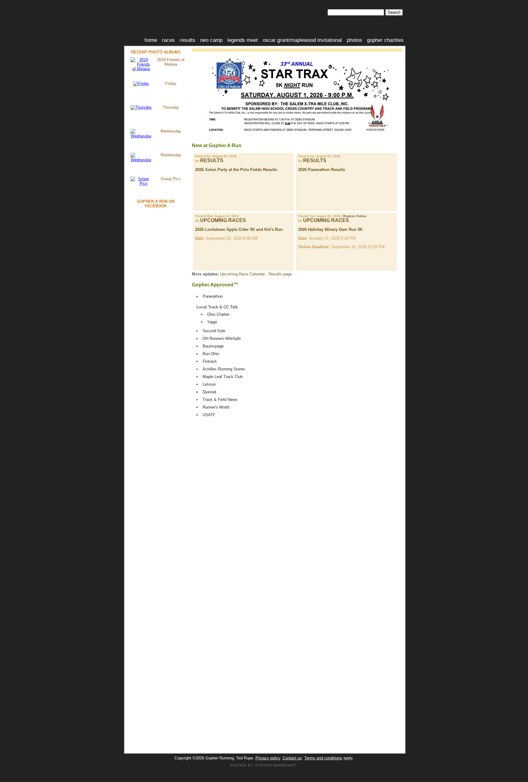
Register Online (354, 216)
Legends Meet (242, 40)
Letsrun (209, 384)
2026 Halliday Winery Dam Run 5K (330, 229)
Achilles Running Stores (224, 369)
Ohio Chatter (218, 314)
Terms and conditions (323, 758)
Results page (280, 274)
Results (187, 40)
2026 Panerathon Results (321, 169)
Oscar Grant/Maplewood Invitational (302, 40)
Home (151, 40)
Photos (354, 40)
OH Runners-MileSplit (222, 338)
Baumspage (213, 346)
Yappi (212, 322)
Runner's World (216, 407)
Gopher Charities (385, 40)
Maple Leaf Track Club (223, 376)
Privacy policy (267, 758)
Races (168, 40)
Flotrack (210, 361)
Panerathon (213, 296)
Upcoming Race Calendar (242, 274)
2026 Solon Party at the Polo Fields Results (236, 169)
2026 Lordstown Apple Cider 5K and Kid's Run (239, 229)
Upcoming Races (223, 220)
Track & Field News (220, 399)
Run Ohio (211, 353)
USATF (209, 415)
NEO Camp (211, 40)
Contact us (292, 758)
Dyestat (209, 392)
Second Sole (214, 331)
